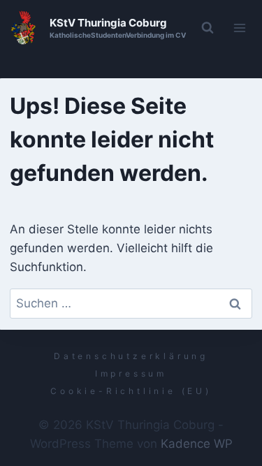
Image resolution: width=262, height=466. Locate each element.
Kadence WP (197, 444)
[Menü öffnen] (240, 27)
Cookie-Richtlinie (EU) (131, 391)
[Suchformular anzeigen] (207, 28)
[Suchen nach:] (131, 303)
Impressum (131, 373)
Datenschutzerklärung (131, 356)
